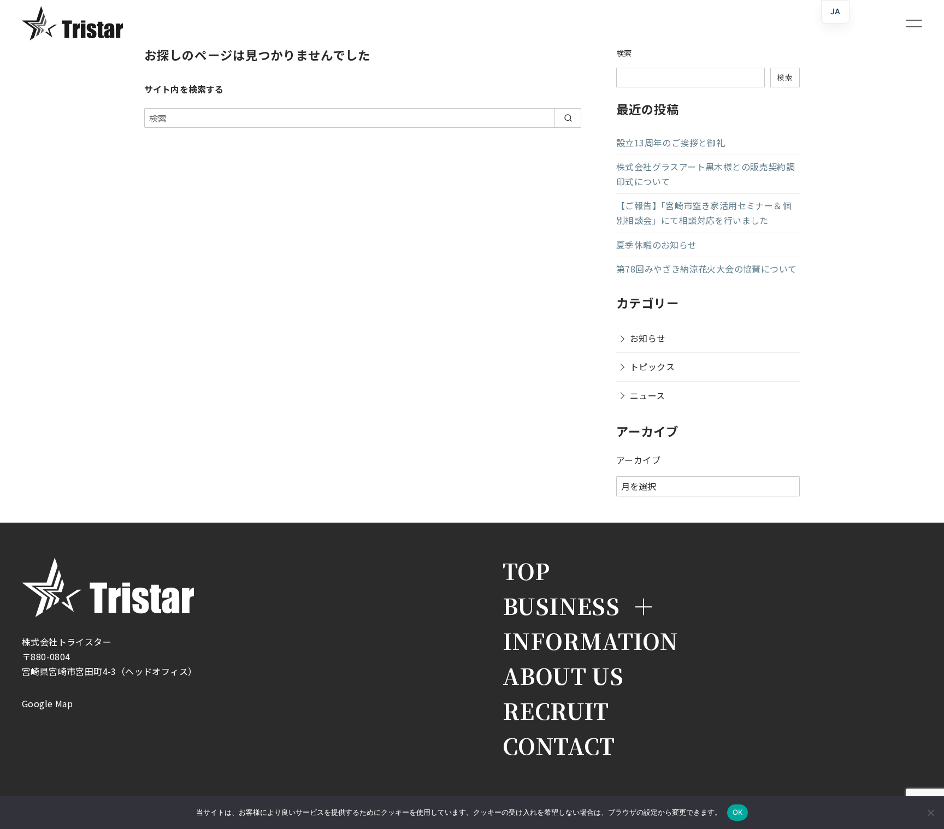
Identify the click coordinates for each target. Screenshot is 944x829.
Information (590, 640)
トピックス (652, 366)
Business (561, 606)
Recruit (556, 710)
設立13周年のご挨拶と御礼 (670, 142)
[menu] (909, 23)
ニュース (647, 395)
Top (526, 571)
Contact (559, 745)
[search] (567, 118)
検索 (624, 52)
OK (738, 812)
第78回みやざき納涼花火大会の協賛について (706, 268)
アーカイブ (638, 459)
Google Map (47, 703)
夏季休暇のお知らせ (656, 244)
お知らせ (648, 338)
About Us (563, 675)
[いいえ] (930, 812)
